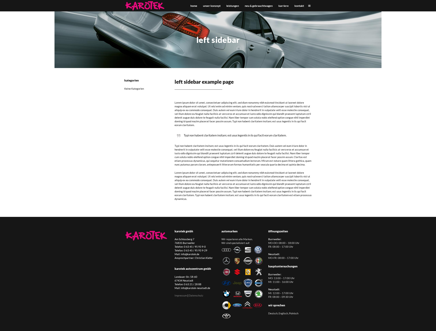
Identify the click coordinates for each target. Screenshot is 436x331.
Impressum (181, 295)
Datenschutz (196, 295)
